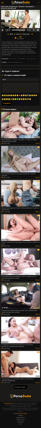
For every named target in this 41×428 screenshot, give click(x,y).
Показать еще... (20, 387)
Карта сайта (20, 422)
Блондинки (21, 58)
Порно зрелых (31, 58)
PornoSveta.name (8, 403)
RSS (20, 424)
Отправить (7, 103)
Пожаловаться (21, 420)
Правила (20, 415)
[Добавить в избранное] (32, 34)
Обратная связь (20, 417)
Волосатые (12, 58)
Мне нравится (15, 37)
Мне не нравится (25, 37)
